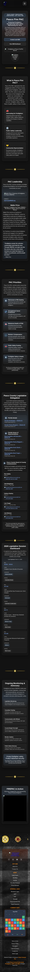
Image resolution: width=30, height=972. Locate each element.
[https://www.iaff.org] (12, 839)
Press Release (15, 885)
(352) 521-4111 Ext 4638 (11, 479)
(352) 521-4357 (9, 488)
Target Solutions (15, 904)
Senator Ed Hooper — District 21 (13, 420)
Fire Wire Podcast (15, 883)
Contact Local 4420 (15, 39)
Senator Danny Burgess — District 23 (15, 425)
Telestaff (15, 899)
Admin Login (15, 953)
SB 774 (6, 610)
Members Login (15, 891)
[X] (21, 859)
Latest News (15, 875)
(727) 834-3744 (9, 518)
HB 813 (11, 564)
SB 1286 (6, 633)
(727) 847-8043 (9, 498)
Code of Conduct (15, 948)
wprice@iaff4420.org (9, 200)
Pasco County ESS (15, 901)
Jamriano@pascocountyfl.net (13, 516)
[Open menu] (25, 3)
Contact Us (15, 869)
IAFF (15, 894)
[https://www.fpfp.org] (25, 839)
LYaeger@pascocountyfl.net (13, 506)
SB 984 (6, 564)
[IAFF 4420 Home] (5, 4)
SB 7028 (6, 586)
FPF (15, 896)
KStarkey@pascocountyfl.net (13, 497)
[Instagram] (12, 859)
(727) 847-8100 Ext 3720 (11, 508)
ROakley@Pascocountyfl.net (13, 477)
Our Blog (15, 877)
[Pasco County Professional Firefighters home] (15, 854)
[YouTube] (17, 859)
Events (15, 880)
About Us (15, 866)
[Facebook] (8, 859)
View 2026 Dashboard (15, 44)
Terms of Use (15, 941)
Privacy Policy (15, 943)
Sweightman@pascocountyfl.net (14, 487)
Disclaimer (15, 946)
